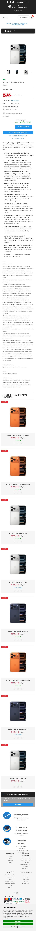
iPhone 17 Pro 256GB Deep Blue (18, 631)
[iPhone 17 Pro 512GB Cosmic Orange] (18, 465)
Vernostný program (21, 842)
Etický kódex (25, 879)
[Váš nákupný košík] (31, 17)
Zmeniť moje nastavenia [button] (18, 927)
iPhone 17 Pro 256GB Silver (18, 533)
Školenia (26, 866)
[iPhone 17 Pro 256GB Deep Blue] (18, 612)
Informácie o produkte (19, 133)
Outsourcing (25, 868)
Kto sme (26, 875)
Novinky (10, 856)
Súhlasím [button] (18, 921)
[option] (9, 72)
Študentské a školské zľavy (21, 829)
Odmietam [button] (18, 924)
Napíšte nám (25, 883)
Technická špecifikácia (19, 135)
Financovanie (25, 862)
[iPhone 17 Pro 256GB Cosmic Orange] (18, 661)
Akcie (10, 858)
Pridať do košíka (23, 127)
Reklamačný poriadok (25, 858)
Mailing (18, 804)
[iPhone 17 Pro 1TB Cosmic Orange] (18, 416)
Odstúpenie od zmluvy (26, 860)
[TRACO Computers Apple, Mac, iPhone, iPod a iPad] (18, 1)
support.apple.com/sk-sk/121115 (14, 386)
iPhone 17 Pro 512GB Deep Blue (18, 729)
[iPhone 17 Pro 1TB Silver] (18, 759)
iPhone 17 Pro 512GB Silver (18, 582)
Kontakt (26, 877)
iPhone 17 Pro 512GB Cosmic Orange (18, 484)
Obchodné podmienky (10, 875)
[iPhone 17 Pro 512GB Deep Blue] (18, 710)
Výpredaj (10, 860)
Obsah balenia (19, 138)
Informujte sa (15, 100)
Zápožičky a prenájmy (25, 864)
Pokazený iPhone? (21, 815)
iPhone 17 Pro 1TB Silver (18, 778)
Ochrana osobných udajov (10, 878)
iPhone (16, 23)
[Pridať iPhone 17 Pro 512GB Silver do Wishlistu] (4, 109)
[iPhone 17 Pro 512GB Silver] (18, 53)
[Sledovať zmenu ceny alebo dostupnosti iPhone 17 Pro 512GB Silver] (4, 113)
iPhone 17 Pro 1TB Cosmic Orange (18, 435)
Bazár (10, 862)
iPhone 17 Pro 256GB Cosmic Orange (18, 680)
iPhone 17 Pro (24, 23)
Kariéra (26, 881)
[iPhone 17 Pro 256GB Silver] (18, 514)
